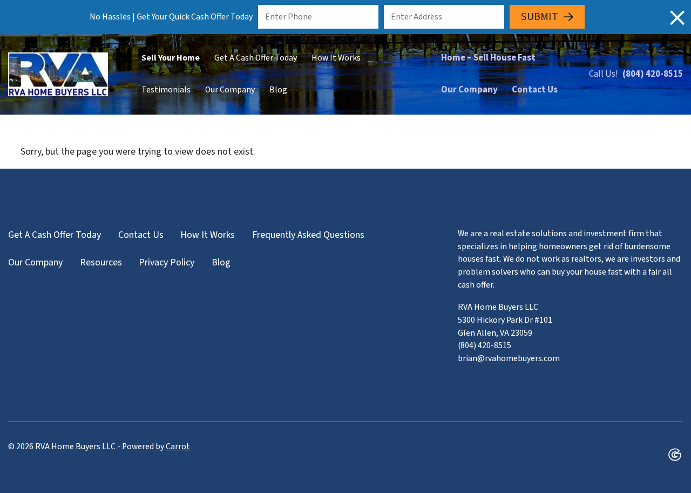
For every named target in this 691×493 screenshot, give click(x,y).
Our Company (230, 90)
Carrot (178, 446)
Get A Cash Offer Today (255, 58)
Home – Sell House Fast (488, 57)
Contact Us (535, 89)
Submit (539, 16)
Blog (278, 90)
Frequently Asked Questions (308, 235)
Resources (101, 262)
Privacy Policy (166, 262)
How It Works (336, 58)
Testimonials (166, 90)
